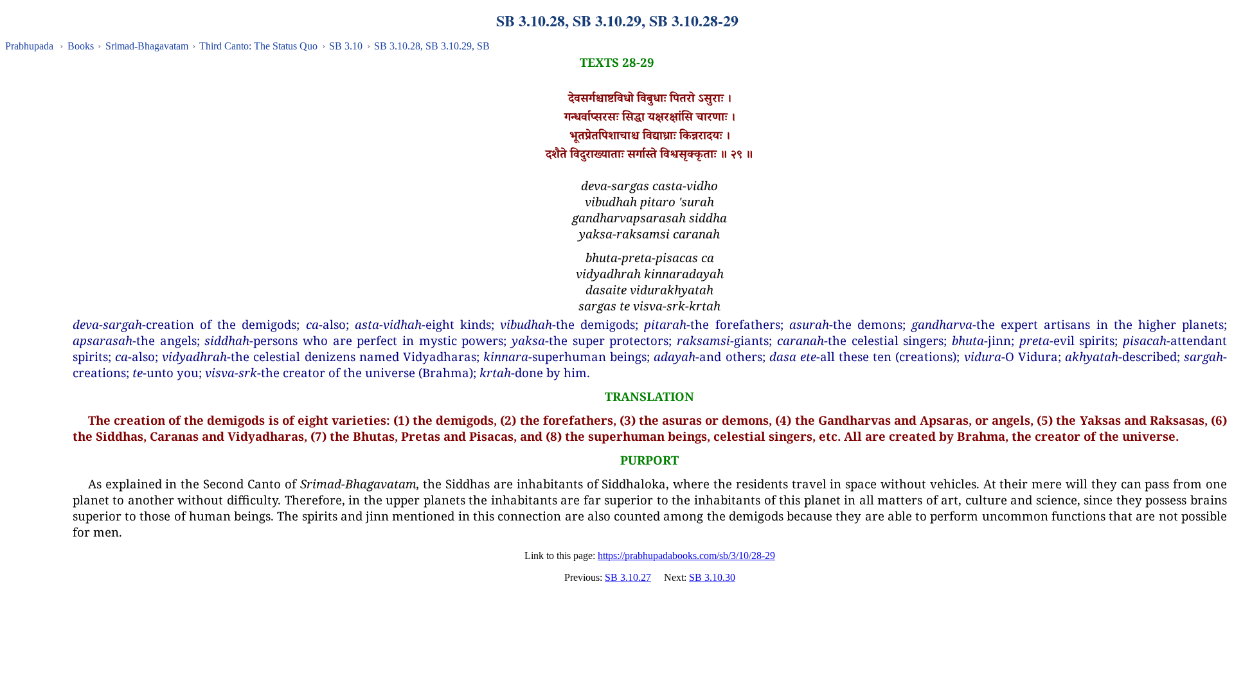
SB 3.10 (345, 45)
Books (80, 45)
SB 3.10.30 (712, 577)
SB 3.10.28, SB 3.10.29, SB (432, 45)
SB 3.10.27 (628, 577)
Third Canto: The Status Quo (258, 45)
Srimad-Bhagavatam (146, 45)
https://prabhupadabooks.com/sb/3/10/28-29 (686, 555)
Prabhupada (29, 45)
